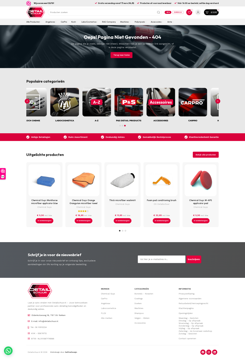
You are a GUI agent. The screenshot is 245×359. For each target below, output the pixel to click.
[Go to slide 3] (125, 230)
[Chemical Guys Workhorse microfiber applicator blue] (44, 181)
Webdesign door (63, 352)
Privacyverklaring (186, 294)
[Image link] (40, 290)
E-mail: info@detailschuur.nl (44, 321)
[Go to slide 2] (122, 230)
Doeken (138, 303)
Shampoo (139, 313)
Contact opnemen (187, 338)
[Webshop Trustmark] (28, 3)
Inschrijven (194, 259)
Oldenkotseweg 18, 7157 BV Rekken (48, 315)
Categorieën (141, 289)
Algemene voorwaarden (190, 298)
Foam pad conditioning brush (161, 200)
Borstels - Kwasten (143, 294)
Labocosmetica (108, 308)
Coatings (138, 298)
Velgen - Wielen (141, 318)
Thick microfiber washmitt (122, 200)
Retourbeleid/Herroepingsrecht (193, 303)
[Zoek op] (158, 12)
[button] (217, 101)
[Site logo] (35, 12)
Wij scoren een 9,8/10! (44, 3)
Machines (138, 308)
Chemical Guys (44, 207)
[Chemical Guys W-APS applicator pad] (201, 181)
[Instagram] (208, 352)
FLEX (103, 313)
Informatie (185, 289)
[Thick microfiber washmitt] (122, 181)
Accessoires (140, 323)
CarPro (104, 298)
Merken (105, 289)
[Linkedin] (214, 352)
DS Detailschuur (161, 204)
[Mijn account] (198, 12)
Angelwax (105, 303)
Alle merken (106, 318)
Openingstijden (186, 313)
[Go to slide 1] (119, 230)
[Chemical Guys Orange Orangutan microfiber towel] (83, 181)
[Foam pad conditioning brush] (161, 181)
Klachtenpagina (186, 308)
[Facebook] (203, 352)
